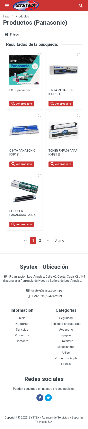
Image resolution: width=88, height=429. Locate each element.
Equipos (66, 335)
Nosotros (22, 324)
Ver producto (23, 103)
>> (48, 240)
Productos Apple (66, 358)
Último (59, 240)
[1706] (40, 176)
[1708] (79, 115)
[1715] (40, 115)
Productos (22, 16)
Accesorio (66, 329)
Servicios (22, 329)
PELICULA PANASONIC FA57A (22, 213)
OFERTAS (66, 364)
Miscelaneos (66, 347)
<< (25, 240)
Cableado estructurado (66, 324)
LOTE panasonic (20, 90)
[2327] (40, 55)
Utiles (66, 352)
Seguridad (66, 318)
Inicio (6, 16)
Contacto (22, 341)
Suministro (66, 341)
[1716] (79, 55)
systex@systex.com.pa (46, 290)
